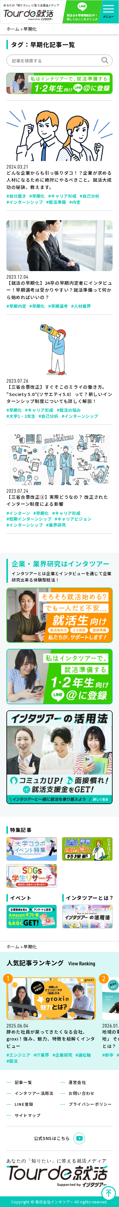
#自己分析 (89, 196)
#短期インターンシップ (29, 519)
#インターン (18, 513)
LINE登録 (24, 1104)
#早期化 (37, 196)
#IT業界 (41, 1055)
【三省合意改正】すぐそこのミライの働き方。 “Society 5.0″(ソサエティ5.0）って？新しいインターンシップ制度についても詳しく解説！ (59, 394)
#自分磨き (16, 196)
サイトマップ (28, 1115)
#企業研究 (62, 1055)
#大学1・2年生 (20, 416)
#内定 (75, 202)
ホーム (13, 29)
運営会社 (77, 1082)
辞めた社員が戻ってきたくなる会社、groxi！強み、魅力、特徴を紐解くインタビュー (50, 1038)
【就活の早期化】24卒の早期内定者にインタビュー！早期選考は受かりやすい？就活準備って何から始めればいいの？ (59, 290)
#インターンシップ (24, 202)
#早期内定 (16, 306)
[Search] (104, 60)
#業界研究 (56, 525)
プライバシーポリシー (90, 1104)
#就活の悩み (69, 410)
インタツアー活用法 (34, 1093)
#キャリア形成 (62, 196)
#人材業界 (81, 306)
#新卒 (108, 1055)
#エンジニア (18, 1055)
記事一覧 (23, 1082)
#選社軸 (83, 1055)
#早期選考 (58, 306)
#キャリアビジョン (73, 519)
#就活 (12, 1061)
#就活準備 (56, 202)
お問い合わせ (82, 1093)
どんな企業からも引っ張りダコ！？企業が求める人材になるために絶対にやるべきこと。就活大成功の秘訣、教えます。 (59, 179)
